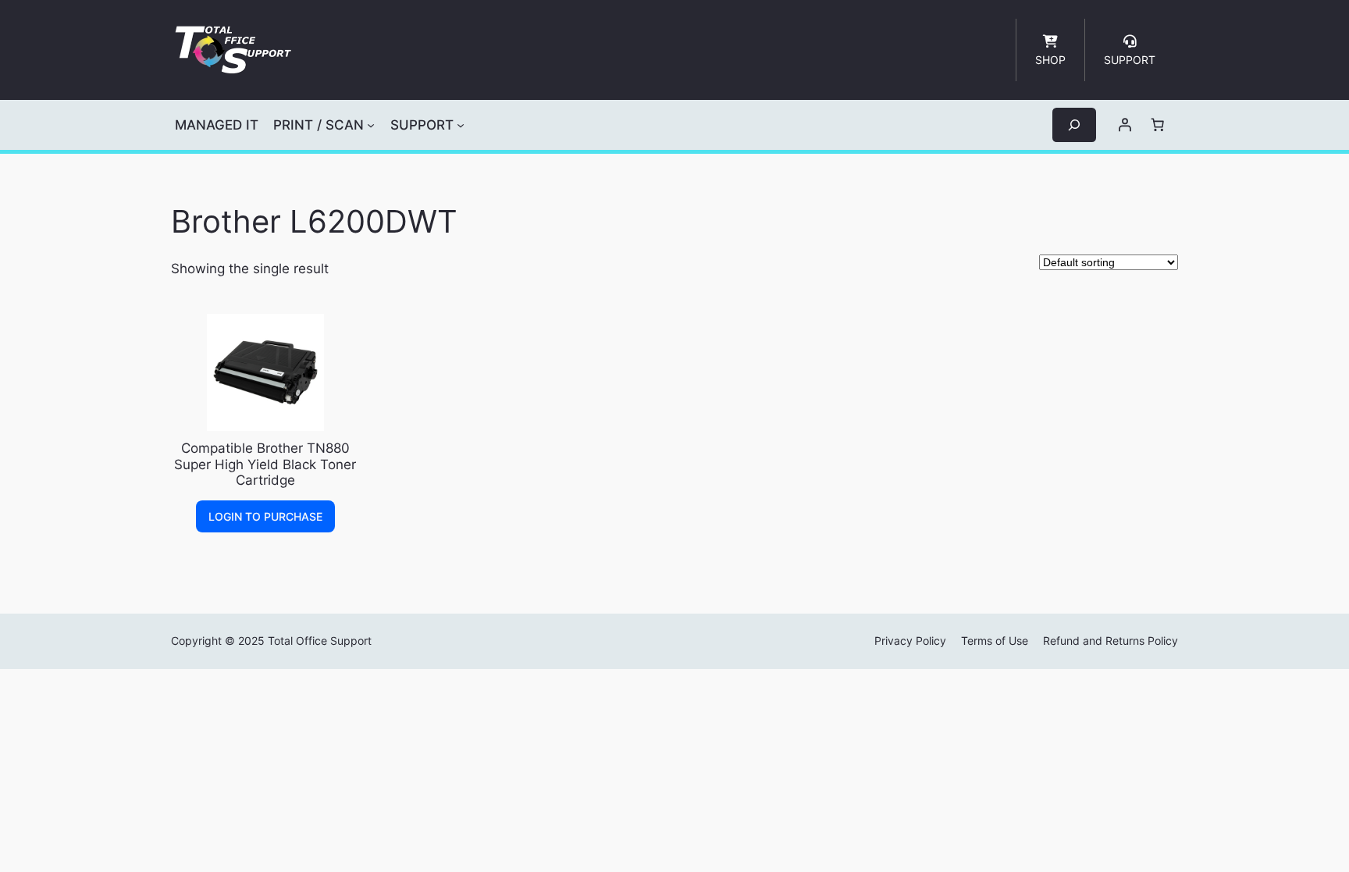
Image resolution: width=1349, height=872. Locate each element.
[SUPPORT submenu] (460, 125)
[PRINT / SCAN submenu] (371, 125)
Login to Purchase (265, 516)
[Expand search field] (1074, 124)
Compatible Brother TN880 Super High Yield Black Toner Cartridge (265, 463)
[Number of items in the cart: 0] (1157, 125)
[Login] (1125, 125)
